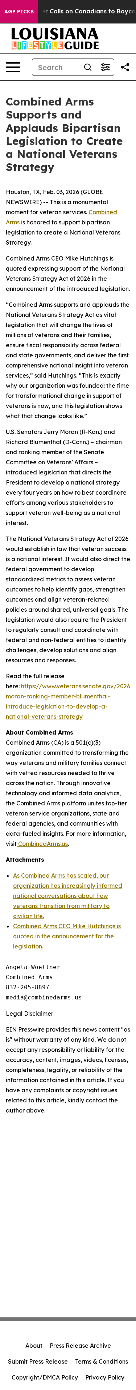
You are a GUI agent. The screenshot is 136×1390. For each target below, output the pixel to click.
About (33, 1345)
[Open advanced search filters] (105, 67)
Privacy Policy (104, 1377)
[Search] (87, 67)
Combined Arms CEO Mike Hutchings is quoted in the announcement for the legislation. (67, 936)
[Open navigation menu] (13, 67)
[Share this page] (125, 67)
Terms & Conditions (101, 1361)
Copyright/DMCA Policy (45, 1377)
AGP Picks (19, 11)
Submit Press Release (38, 1361)
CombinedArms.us (42, 843)
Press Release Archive (80, 1345)
